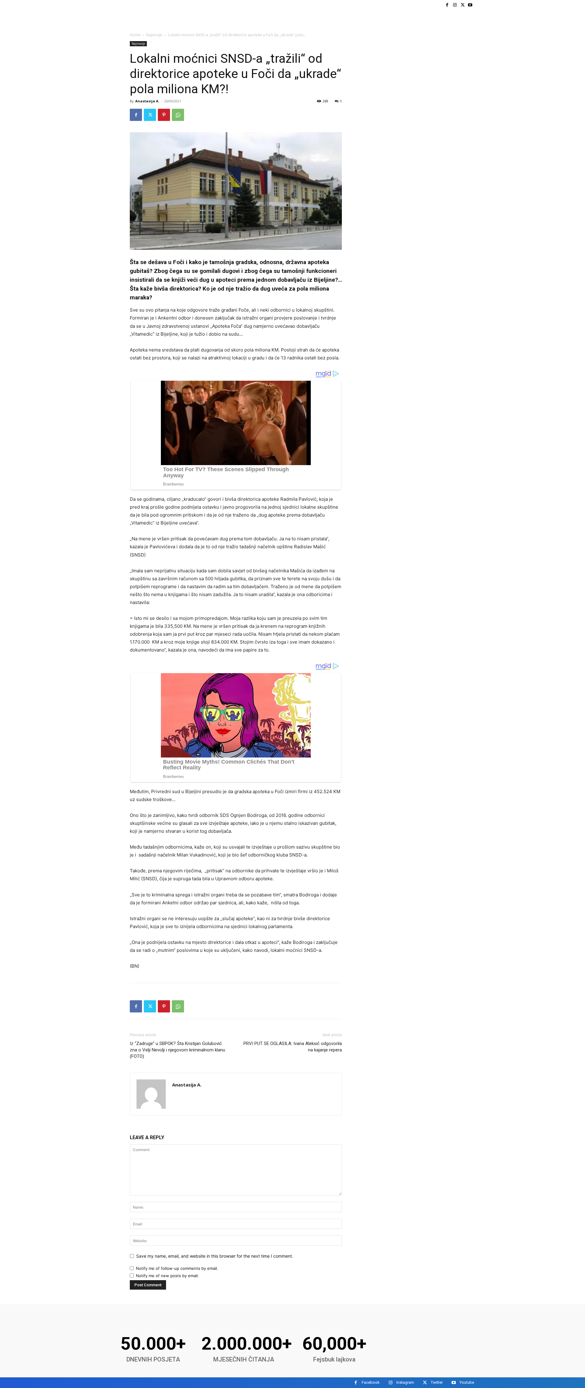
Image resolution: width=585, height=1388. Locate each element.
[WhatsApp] (178, 115)
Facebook (371, 1382)
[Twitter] (462, 5)
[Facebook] (447, 5)
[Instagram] (455, 5)
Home (135, 34)
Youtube (466, 1382)
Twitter (437, 1382)
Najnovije (154, 34)
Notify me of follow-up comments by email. (177, 1268)
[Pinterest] (164, 115)
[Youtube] (470, 5)
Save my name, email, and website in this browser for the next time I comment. (214, 1256)
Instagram (405, 1382)
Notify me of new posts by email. (167, 1275)
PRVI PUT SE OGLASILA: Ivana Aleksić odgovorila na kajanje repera (292, 1047)
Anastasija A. (147, 101)
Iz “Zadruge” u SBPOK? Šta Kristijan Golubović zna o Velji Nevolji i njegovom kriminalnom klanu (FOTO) (177, 1050)
